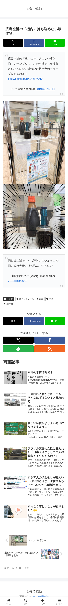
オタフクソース (26, 299)
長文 (10, 299)
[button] (61, 485)
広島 (41, 299)
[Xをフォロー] (18, 340)
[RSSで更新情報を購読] (49, 348)
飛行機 (9, 304)
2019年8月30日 (45, 88)
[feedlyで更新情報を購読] (18, 348)
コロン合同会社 (40, 596)
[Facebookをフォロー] (49, 340)
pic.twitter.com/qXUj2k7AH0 (25, 78)
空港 (51, 299)
